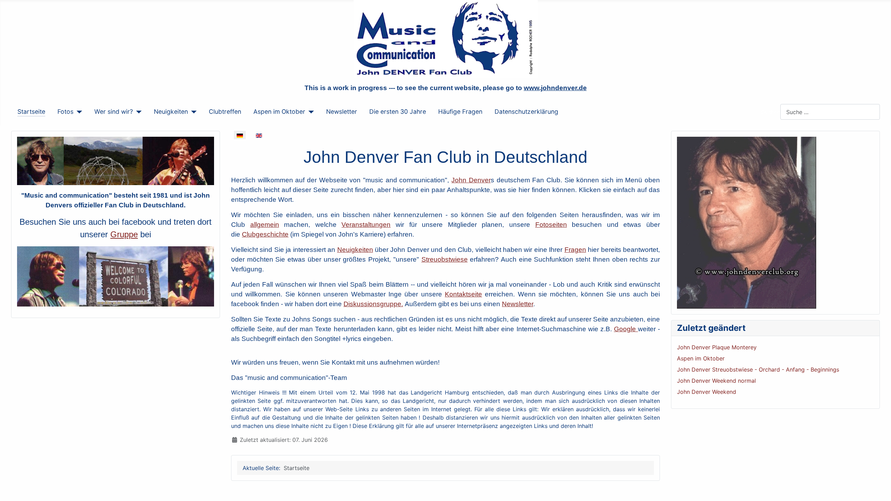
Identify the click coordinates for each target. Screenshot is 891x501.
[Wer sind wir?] (137, 111)
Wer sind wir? (113, 111)
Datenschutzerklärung (526, 111)
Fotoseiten (551, 224)
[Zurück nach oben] (878, 488)
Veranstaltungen (366, 224)
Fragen (575, 249)
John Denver (471, 180)
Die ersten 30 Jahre (397, 111)
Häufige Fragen (460, 111)
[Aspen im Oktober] (309, 111)
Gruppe (124, 234)
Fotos (65, 111)
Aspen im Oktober (279, 111)
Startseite (31, 111)
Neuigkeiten (171, 111)
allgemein (264, 224)
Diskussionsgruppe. (373, 304)
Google (626, 329)
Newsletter (341, 111)
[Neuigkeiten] (192, 111)
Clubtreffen (225, 111)
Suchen (770, 112)
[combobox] (830, 112)
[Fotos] (77, 111)
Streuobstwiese (444, 259)
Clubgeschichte (265, 234)
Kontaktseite (463, 294)
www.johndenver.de (555, 88)
